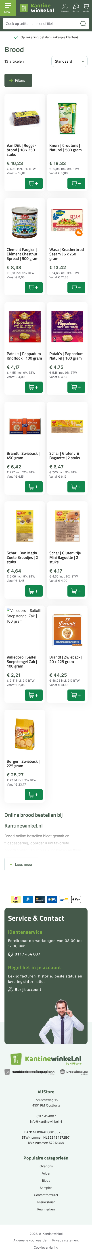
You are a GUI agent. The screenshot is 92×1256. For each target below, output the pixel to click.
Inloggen (65, 11)
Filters (20, 80)
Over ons (46, 1166)
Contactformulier (46, 1195)
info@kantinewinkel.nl (46, 1121)
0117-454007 (46, 1116)
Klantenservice (25, 932)
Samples (46, 1188)
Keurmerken (46, 1209)
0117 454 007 (27, 954)
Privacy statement (65, 1240)
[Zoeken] (83, 23)
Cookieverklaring (46, 1247)
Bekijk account (28, 989)
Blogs (46, 1180)
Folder (46, 1173)
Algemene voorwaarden (30, 1240)
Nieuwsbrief (46, 1202)
